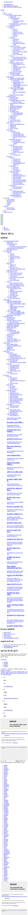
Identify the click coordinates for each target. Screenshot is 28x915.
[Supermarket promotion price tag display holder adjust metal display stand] (15, 623)
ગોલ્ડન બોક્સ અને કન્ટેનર (20, 58)
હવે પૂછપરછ (4, 659)
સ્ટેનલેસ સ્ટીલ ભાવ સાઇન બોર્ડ (17, 358)
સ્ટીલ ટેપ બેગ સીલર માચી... (15, 472)
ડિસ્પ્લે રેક (15, 19)
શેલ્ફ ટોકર (15, 168)
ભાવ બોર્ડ (12, 157)
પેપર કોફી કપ (16, 50)
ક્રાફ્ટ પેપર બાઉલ (17, 54)
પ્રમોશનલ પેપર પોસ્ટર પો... (15, 539)
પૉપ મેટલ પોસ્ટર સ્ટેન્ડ (18, 135)
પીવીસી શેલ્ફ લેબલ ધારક (19, 175)
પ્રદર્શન (9, 203)
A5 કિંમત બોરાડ (17, 161)
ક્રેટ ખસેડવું (13, 110)
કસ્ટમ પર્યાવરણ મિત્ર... (14, 455)
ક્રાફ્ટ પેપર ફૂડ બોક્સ (18, 49)
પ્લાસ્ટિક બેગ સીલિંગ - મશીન (17, 312)
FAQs (8, 205)
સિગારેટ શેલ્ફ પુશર (14, 108)
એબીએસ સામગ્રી (18, 146)
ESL (11, 189)
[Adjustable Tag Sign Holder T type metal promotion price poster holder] (15, 612)
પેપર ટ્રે (12, 55)
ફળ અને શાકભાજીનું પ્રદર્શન (14, 15)
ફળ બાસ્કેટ (13, 118)
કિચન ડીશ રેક (13, 99)
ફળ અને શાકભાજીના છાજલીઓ (18, 246)
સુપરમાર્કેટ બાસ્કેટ (14, 111)
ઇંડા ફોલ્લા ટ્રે (16, 69)
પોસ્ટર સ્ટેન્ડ (10, 129)
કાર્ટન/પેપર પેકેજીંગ (15, 74)
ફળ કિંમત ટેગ (16, 160)
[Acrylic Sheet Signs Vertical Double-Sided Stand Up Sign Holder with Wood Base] (15, 590)
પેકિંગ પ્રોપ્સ (10, 122)
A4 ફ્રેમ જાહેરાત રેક (18, 134)
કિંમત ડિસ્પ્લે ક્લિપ (18, 182)
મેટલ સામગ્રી (16, 132)
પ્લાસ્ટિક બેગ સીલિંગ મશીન (17, 88)
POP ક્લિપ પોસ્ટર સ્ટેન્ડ (16, 139)
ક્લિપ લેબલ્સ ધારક (18, 187)
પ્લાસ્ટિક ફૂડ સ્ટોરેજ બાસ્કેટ (14, 340)
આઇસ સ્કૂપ (13, 117)
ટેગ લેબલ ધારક (17, 170)
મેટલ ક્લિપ (16, 173)
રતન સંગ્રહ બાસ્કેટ (15, 120)
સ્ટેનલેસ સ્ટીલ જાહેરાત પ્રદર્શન (18, 362)
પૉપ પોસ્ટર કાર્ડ (17, 155)
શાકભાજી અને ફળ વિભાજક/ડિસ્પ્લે (16, 323)
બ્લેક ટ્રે (15, 29)
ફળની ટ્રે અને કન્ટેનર (9, 634)
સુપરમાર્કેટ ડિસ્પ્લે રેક (15, 25)
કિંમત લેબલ (13, 166)
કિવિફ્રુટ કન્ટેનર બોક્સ (19, 67)
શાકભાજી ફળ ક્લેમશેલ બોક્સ (17, 269)
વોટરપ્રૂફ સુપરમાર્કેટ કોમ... (15, 506)
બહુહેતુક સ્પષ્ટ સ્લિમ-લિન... (15, 575)
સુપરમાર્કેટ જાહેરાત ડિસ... (14, 523)
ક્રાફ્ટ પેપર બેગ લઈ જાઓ (20, 51)
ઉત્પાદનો (6, 228)
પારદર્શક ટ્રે (16, 39)
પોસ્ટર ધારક (13, 131)
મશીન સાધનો (10, 76)
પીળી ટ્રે (15, 35)
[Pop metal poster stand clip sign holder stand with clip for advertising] (15, 545)
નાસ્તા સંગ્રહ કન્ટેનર (15, 121)
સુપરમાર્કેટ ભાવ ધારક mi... (14, 439)
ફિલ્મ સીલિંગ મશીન (19, 671)
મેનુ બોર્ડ (12, 145)
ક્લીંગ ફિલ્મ (16, 81)
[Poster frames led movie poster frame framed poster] (15, 563)
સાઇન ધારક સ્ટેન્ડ (17, 174)
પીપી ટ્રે (12, 28)
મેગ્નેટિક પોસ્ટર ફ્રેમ (18, 152)
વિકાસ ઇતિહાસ (11, 201)
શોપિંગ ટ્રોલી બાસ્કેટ (11, 673)
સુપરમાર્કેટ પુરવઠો (11, 96)
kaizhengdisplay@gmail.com (11, 6)
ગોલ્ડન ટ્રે (15, 40)
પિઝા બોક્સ (16, 53)
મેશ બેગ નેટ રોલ (14, 128)
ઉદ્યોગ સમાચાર (11, 209)
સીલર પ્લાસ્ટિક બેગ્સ (12, 344)
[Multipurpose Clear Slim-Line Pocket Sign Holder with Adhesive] (15, 572)
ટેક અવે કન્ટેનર (11, 26)
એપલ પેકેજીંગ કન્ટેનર (19, 64)
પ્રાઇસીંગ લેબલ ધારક (15, 195)
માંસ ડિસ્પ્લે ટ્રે (13, 115)
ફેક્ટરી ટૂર (9, 202)
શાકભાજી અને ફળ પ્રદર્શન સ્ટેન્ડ (18, 23)
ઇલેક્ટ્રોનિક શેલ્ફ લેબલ (19, 192)
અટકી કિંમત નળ (17, 196)
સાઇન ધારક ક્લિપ (14, 171)
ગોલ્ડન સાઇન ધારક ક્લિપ (19, 180)
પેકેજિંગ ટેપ (13, 127)
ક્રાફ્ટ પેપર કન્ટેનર (15, 46)
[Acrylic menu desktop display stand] (15, 554)
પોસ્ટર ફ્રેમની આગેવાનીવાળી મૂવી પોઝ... (14, 567)
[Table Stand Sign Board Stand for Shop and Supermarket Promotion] (15, 527)
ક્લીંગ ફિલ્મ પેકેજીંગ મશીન (17, 79)
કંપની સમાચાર (10, 208)
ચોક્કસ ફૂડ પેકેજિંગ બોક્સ (16, 62)
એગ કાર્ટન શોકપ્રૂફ (18, 75)
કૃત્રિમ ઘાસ (13, 16)
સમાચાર (6, 206)
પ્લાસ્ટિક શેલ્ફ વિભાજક (16, 107)
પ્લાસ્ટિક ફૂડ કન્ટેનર (18, 33)
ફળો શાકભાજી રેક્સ (15, 18)
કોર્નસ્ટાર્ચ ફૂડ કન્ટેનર (15, 72)
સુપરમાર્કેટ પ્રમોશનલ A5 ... (15, 514)
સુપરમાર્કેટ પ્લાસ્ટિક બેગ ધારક (17, 100)
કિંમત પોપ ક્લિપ (17, 178)
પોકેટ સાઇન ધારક (17, 148)
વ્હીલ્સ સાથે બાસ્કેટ (18, 113)
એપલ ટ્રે (15, 65)
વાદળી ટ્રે (15, 30)
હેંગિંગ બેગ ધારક (17, 102)
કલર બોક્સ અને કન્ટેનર (19, 57)
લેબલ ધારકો (16, 150)
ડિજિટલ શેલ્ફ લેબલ (18, 191)
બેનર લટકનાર (16, 159)
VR (5, 210)
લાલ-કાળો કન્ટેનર (17, 32)
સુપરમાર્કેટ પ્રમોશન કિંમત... (15, 626)
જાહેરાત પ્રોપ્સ (8, 636)
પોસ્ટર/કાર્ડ (12, 153)
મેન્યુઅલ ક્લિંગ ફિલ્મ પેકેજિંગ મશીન (18, 83)
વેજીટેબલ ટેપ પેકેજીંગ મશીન (17, 78)
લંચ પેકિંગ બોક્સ (17, 71)
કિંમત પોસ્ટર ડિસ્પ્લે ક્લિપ (19, 181)
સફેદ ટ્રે (15, 36)
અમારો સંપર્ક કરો (8, 212)
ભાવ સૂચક (9, 156)
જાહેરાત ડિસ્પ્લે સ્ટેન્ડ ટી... (14, 584)
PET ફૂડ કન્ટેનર (17, 42)
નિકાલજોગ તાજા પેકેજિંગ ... (15, 422)
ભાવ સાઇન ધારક (17, 188)
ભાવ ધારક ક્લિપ (17, 177)
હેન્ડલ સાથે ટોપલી (17, 114)
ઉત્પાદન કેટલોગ (8, 14)
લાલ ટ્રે (12, 260)
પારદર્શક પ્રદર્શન (14, 97)
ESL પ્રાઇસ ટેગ (17, 194)
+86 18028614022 (8, 4)
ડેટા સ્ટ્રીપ (15, 167)
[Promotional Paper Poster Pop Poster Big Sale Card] (15, 536)
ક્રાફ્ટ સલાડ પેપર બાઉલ (19, 47)
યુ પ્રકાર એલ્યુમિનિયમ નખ (17, 124)
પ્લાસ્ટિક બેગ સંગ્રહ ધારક (7, 671)
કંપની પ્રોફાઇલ (11, 199)
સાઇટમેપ (8, 670)
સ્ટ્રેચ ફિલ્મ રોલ (7, 674)
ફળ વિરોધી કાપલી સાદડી (16, 106)
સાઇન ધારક (13, 185)
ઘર (4, 12)
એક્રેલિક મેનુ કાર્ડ (17, 149)
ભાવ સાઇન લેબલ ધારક (19, 184)
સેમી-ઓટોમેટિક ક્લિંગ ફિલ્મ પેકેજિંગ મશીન (20, 85)
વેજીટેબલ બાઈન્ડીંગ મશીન (17, 95)
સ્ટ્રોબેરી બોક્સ (17, 68)
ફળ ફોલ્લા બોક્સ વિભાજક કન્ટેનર (15, 285)
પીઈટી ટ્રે (12, 37)
